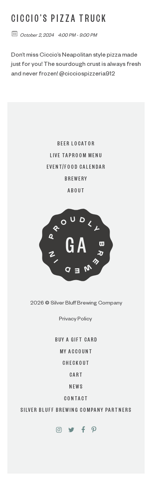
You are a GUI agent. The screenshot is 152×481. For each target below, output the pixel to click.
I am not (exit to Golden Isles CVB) (76, 262)
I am (76, 232)
